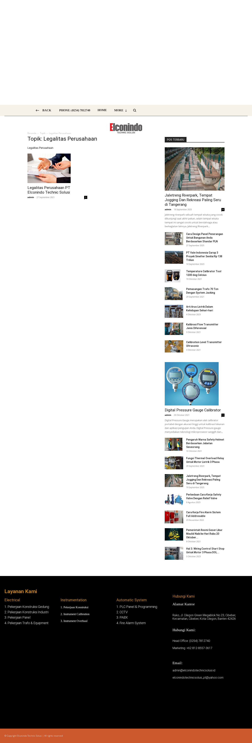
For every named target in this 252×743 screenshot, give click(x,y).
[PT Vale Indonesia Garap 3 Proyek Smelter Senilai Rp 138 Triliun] (174, 257)
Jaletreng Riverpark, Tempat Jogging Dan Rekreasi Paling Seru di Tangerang (193, 200)
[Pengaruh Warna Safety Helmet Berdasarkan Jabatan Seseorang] (173, 444)
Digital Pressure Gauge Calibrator (193, 410)
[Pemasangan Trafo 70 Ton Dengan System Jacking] (174, 293)
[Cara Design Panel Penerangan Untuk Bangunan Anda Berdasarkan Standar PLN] (174, 238)
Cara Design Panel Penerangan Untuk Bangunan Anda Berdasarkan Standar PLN (204, 238)
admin (30, 197)
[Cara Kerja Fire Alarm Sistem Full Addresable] (174, 516)
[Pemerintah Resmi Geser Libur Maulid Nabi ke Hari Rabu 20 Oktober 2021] (174, 534)
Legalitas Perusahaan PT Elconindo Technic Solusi (48, 190)
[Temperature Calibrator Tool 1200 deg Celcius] (172, 275)
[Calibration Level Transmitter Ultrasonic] (174, 346)
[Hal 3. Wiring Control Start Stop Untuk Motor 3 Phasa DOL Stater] (174, 553)
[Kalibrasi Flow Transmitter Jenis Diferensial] (174, 329)
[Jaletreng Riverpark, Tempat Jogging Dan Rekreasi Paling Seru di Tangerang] (195, 169)
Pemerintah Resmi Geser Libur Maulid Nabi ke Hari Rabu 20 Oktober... (204, 534)
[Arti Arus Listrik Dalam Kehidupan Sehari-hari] (174, 311)
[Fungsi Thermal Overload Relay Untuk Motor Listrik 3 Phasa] (174, 462)
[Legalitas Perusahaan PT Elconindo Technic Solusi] (57, 168)
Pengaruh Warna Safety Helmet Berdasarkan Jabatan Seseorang (205, 443)
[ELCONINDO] (126, 127)
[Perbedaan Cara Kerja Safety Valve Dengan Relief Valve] (174, 499)
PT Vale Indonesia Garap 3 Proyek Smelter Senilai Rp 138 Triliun (204, 256)
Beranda (31, 133)
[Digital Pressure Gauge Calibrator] (195, 383)
